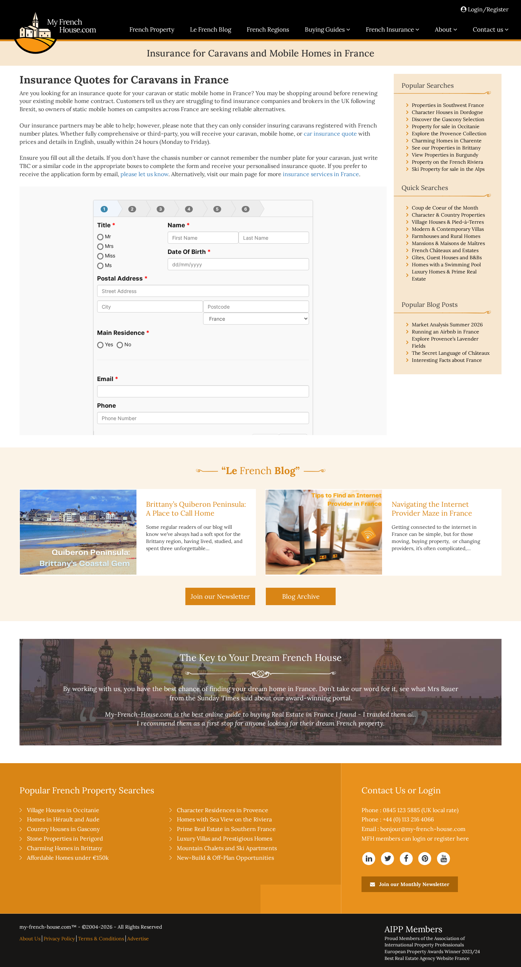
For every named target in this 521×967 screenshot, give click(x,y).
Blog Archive (301, 596)
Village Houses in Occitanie (63, 810)
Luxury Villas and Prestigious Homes (224, 838)
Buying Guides (325, 29)
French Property (151, 29)
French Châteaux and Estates (445, 250)
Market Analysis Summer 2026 (447, 324)
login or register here (441, 838)
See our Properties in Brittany (446, 148)
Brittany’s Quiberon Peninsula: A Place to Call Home (196, 508)
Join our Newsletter (220, 596)
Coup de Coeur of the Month (445, 208)
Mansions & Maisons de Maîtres (448, 243)
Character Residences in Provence (222, 810)
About (444, 29)
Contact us (489, 29)
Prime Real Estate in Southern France (226, 828)
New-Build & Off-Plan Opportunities (225, 857)
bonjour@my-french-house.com (422, 828)
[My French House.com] (54, 53)
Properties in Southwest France (448, 105)
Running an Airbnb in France (445, 331)
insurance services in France (321, 174)
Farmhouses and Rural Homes (446, 236)
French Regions (268, 29)
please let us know (144, 174)
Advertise (138, 938)
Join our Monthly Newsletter (413, 884)
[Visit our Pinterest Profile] (425, 858)
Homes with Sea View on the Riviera (224, 819)
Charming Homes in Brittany (64, 848)
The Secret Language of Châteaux (450, 353)
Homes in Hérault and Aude (63, 819)
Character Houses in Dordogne (447, 112)
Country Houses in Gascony (63, 828)
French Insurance (390, 29)
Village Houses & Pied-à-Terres (448, 222)
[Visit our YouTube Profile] (443, 858)
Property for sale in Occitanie (446, 126)
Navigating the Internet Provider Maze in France (432, 508)
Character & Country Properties (448, 215)
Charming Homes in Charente (447, 140)
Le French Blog (210, 29)
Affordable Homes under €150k (68, 857)
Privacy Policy (59, 938)
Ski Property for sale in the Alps (448, 169)
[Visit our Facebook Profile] (406, 858)
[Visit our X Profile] (387, 858)
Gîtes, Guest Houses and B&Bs (447, 257)
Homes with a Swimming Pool (446, 264)
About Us (29, 938)
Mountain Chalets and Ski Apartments (227, 848)
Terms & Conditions (101, 938)
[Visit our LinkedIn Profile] (369, 858)
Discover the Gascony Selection (448, 119)
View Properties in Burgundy (445, 155)
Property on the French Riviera (447, 162)
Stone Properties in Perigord (65, 838)
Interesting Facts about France (447, 360)
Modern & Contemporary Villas (448, 229)
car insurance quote (330, 133)
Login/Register (487, 9)
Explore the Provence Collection (449, 133)
